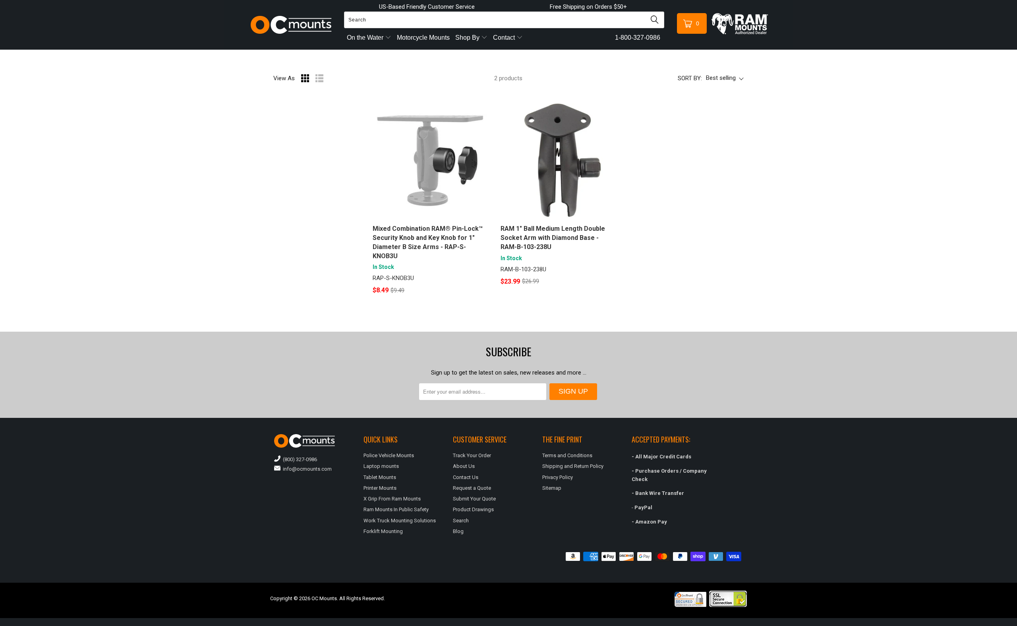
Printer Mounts (379, 488)
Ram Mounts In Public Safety (396, 509)
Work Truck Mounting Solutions (399, 521)
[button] (1016, 622)
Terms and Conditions (567, 455)
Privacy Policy (557, 477)
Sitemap (551, 488)
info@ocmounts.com (306, 469)
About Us (464, 466)
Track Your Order (472, 455)
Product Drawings (473, 509)
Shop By (468, 37)
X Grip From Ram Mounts (392, 499)
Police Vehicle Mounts (388, 455)
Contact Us (465, 477)
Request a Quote (472, 488)
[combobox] (504, 20)
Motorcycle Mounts (423, 37)
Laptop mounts (381, 466)
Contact (504, 37)
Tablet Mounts (379, 477)
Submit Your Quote (474, 499)
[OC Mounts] (291, 25)
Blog (458, 531)
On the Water (366, 37)
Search (461, 521)
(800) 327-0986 (298, 459)
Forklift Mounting (383, 531)
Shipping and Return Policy (572, 466)
